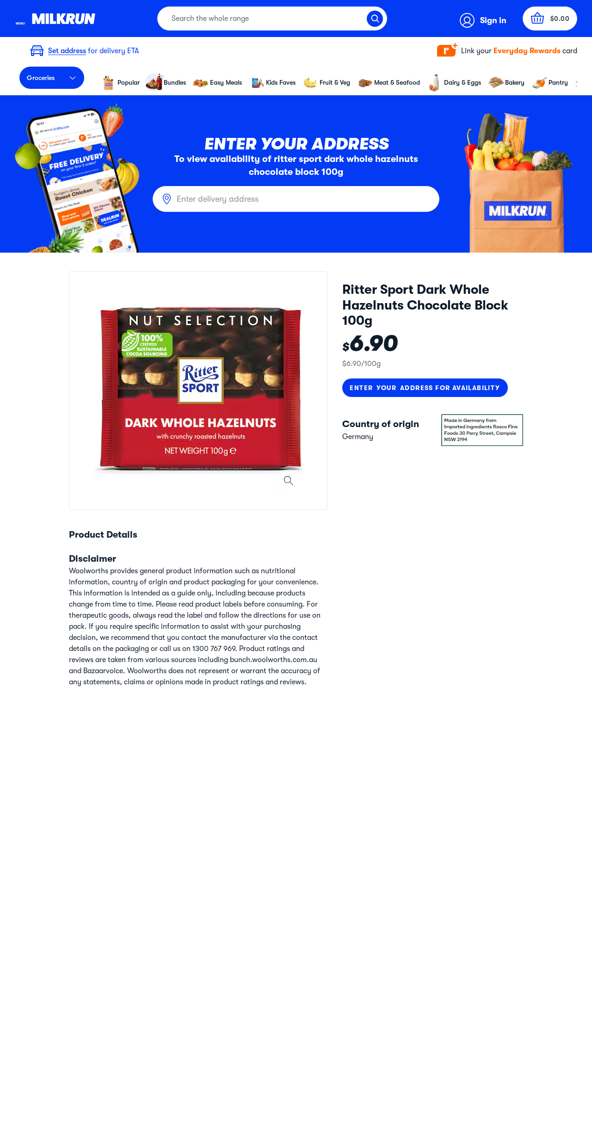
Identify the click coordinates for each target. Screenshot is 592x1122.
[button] (507, 51)
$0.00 (560, 18)
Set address (67, 51)
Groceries (41, 77)
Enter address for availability (425, 387)
